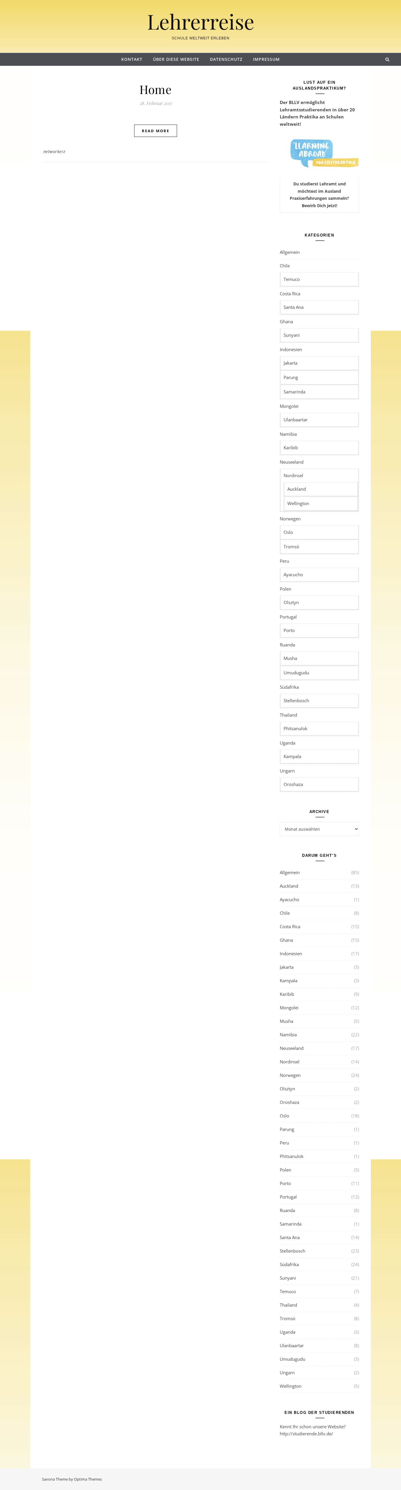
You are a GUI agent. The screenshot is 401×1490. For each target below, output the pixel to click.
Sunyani (292, 335)
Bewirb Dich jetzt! (319, 205)
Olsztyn (291, 602)
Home (155, 89)
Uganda (287, 743)
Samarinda (294, 392)
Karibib (291, 447)
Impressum (266, 59)
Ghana (286, 321)
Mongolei (289, 406)
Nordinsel (293, 475)
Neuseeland (292, 462)
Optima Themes (88, 1479)
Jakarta (290, 363)
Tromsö (291, 546)
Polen (285, 589)
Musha (290, 658)
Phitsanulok (295, 728)
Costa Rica (290, 293)
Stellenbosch (296, 700)
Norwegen (290, 519)
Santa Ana (294, 307)
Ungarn (287, 771)
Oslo (288, 532)
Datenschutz (226, 59)
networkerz (54, 151)
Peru (284, 561)
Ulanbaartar (296, 420)
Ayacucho (293, 574)
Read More (155, 130)
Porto (289, 630)
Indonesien (291, 349)
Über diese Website (176, 59)
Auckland (296, 489)
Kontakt (131, 59)
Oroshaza (293, 784)
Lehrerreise (200, 21)
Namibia (288, 434)
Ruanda (287, 645)
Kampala (292, 756)
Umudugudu (296, 673)
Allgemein (290, 252)
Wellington (298, 503)
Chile (285, 266)
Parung (291, 377)
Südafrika (289, 687)
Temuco (292, 279)
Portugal (288, 617)
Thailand (288, 715)
